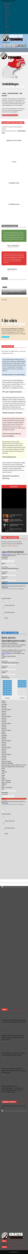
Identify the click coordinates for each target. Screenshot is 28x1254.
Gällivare (7, 7)
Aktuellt (5, 287)
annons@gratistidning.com (11, 546)
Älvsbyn (7, 22)
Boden (6, 18)
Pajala (6, 9)
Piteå (6, 20)
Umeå (6, 28)
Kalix (6, 13)
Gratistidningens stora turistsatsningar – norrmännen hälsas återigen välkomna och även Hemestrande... (12, 1089)
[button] (2, 50)
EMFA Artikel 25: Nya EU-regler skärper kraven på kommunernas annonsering (13, 1038)
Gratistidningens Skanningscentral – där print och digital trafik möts (14, 1021)
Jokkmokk (7, 11)
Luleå (6, 17)
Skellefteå (7, 26)
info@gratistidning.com (13, 1245)
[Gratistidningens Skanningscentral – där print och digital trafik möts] (14, 1015)
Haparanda (7, 15)
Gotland (7, 32)
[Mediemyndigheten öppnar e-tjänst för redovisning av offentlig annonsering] (14, 1064)
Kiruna (6, 5)
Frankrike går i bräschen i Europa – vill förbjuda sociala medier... (14, 1054)
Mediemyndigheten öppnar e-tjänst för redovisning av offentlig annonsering (14, 1071)
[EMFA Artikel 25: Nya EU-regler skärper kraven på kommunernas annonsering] (14, 1031)
